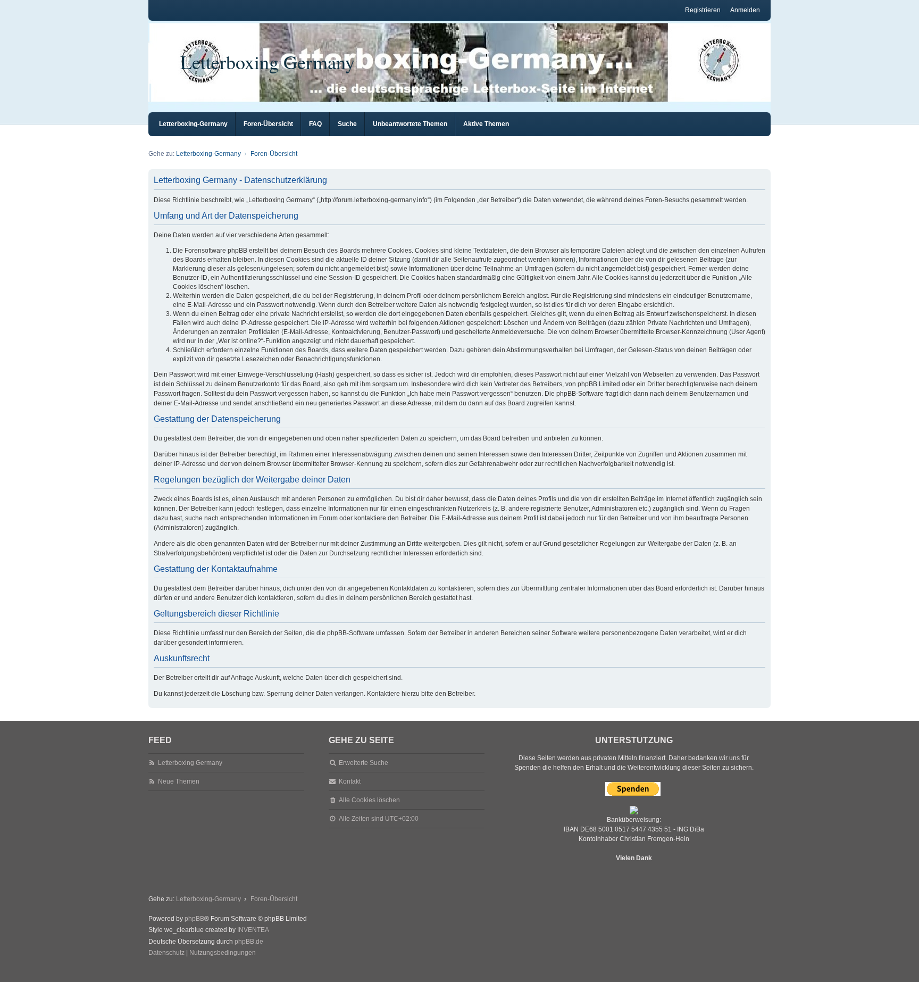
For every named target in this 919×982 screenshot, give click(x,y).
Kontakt (350, 781)
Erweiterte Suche (363, 763)
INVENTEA (253, 930)
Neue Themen (178, 781)
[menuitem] (166, 953)
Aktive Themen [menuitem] (486, 124)
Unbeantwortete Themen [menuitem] (410, 124)
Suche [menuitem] (347, 124)
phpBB (194, 918)
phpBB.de (249, 941)
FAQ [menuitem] (315, 124)
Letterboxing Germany (267, 61)
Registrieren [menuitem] (703, 10)
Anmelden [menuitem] (745, 10)
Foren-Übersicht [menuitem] (268, 124)
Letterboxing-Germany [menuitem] (193, 124)
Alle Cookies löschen (369, 800)
